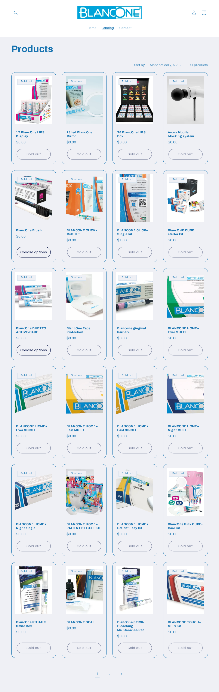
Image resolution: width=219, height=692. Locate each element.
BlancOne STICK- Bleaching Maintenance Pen (131, 626)
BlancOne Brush (29, 230)
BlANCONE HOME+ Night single (31, 526)
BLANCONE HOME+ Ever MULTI (183, 330)
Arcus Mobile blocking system (181, 134)
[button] (16, 13)
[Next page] (122, 674)
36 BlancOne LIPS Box (131, 134)
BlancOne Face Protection (78, 330)
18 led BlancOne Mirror (80, 134)
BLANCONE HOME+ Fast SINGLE (132, 428)
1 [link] (97, 674)
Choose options (33, 252)
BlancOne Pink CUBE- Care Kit (185, 526)
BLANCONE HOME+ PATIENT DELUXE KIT (84, 526)
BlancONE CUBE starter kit (181, 232)
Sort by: (139, 65)
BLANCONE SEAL (81, 622)
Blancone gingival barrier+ (131, 330)
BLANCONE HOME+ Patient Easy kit (132, 526)
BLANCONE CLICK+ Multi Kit (82, 232)
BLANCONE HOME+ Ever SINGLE (31, 428)
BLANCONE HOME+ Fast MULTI (82, 428)
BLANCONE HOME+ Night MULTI (183, 428)
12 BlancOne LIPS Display (30, 134)
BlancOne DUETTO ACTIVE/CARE (31, 330)
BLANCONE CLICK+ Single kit (132, 232)
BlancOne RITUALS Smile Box (31, 624)
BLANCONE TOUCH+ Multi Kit (184, 624)
